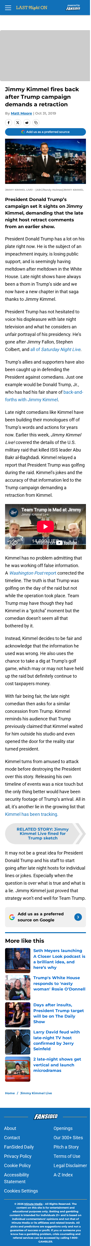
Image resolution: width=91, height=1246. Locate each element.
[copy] (35, 122)
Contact (12, 1137)
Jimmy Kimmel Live (36, 1093)
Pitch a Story (66, 1147)
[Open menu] (8, 8)
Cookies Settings (21, 1190)
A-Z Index (63, 1174)
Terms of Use (67, 1156)
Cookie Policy (17, 1165)
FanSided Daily (19, 1147)
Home (10, 1093)
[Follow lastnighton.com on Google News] (78, 917)
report (32, 573)
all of (55, 349)
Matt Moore (21, 113)
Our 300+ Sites (68, 1137)
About (10, 1128)
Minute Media (33, 1204)
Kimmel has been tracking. (31, 814)
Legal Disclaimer (70, 1165)
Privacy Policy (18, 1156)
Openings (63, 1128)
